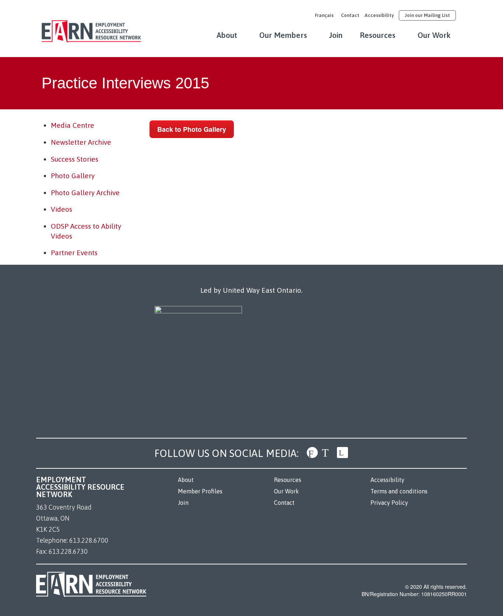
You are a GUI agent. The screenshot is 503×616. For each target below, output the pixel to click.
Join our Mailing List (427, 15)
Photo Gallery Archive (85, 193)
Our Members (283, 35)
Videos (61, 209)
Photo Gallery (73, 176)
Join (335, 35)
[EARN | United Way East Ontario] (91, 28)
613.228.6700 (88, 540)
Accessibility (379, 15)
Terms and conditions (399, 491)
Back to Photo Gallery (191, 129)
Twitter (327, 452)
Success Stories (74, 159)
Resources (377, 35)
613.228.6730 (68, 551)
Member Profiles (200, 491)
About (227, 35)
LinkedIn (342, 452)
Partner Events (74, 253)
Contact (350, 15)
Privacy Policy (389, 502)
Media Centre (72, 125)
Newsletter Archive (81, 142)
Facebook (312, 452)
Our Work (434, 35)
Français (324, 15)
